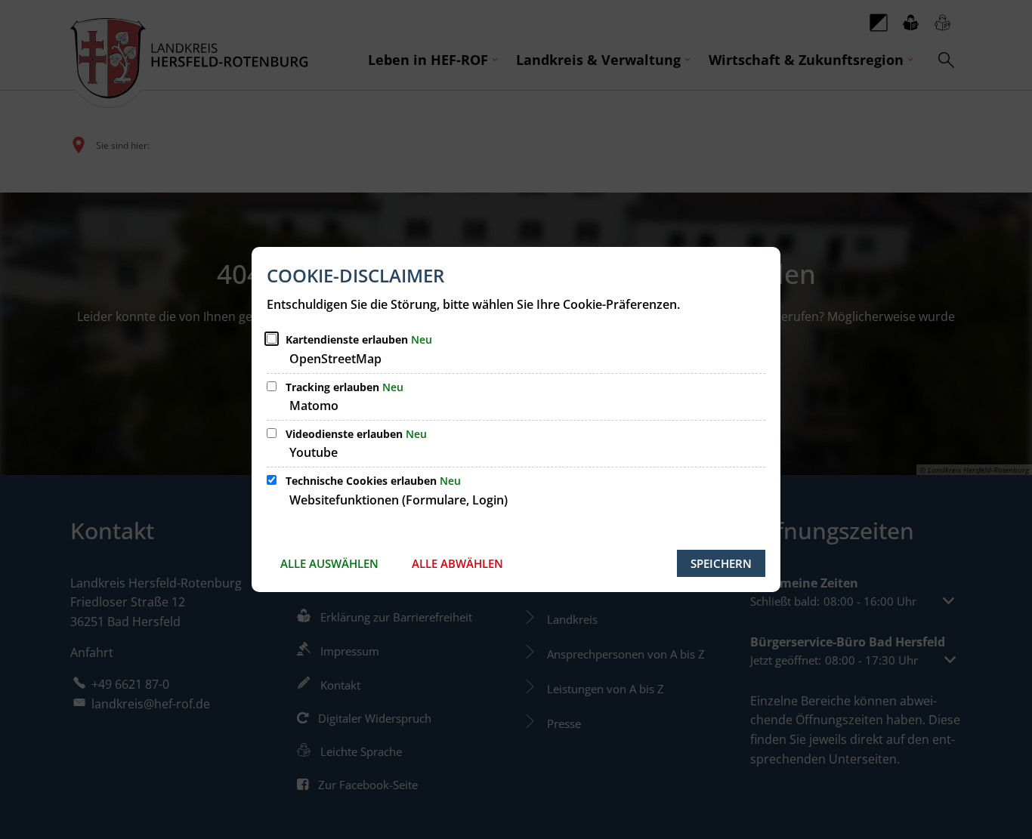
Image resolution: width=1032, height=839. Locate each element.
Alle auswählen (329, 563)
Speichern (721, 563)
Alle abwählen (457, 563)
